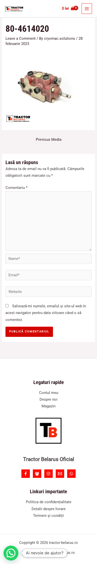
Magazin (48, 406)
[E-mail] (60, 473)
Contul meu (48, 392)
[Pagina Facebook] (25, 473)
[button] (10, 553)
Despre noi (48, 399)
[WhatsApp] (71, 473)
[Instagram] (48, 473)
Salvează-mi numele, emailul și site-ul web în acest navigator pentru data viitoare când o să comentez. (45, 313)
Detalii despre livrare (49, 509)
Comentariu (16, 187)
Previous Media (48, 139)
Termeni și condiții (48, 515)
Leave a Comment (20, 38)
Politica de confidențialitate (48, 502)
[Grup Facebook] (37, 473)
